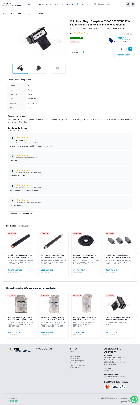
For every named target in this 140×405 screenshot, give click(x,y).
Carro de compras (77, 361)
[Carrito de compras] (133, 4)
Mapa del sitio (75, 367)
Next (136, 253)
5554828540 (84, 4)
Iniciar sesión (75, 356)
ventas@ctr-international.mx (114, 377)
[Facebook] (129, 401)
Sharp (15, 14)
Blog (56, 4)
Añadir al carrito (21, 239)
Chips (9, 14)
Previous (4, 253)
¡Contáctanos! (67, 4)
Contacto (73, 363)
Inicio (30, 4)
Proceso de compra (43, 4)
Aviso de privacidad (77, 365)
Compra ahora (123, 55)
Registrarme (74, 358)
